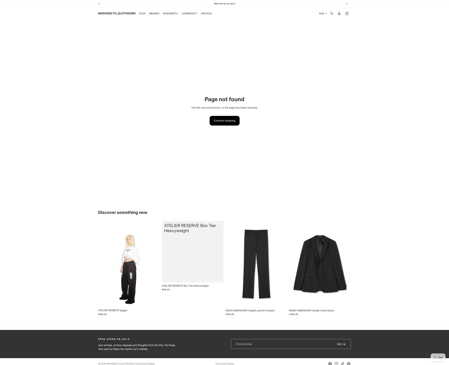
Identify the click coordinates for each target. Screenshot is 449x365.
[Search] (332, 13)
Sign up (341, 343)
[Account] (339, 13)
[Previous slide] (103, 264)
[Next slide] (154, 264)
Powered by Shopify (145, 363)
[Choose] (154, 302)
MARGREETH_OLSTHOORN (120, 363)
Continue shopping (224, 120)
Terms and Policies (224, 363)
